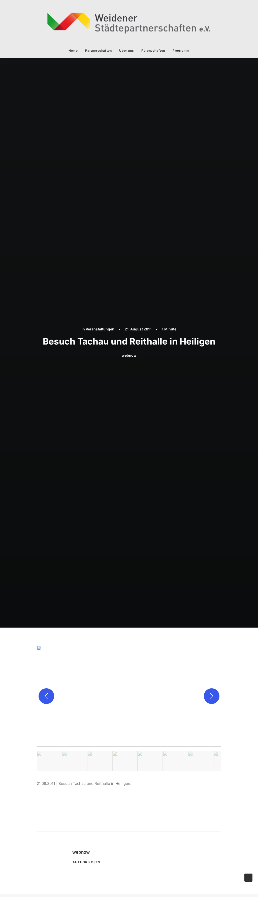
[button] (129, 696)
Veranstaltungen (100, 329)
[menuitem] (75, 50)
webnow (129, 355)
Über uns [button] (126, 50)
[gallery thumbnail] (49, 761)
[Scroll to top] (248, 877)
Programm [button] (181, 50)
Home (73, 50)
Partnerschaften (98, 50)
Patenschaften (153, 50)
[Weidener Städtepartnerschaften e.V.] (129, 22)
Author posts (86, 862)
